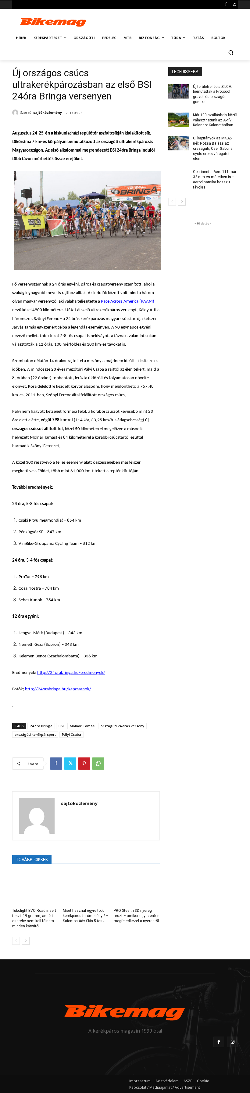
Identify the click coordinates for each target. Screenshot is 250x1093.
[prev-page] (16, 941)
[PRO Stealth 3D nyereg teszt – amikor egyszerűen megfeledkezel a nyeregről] (137, 888)
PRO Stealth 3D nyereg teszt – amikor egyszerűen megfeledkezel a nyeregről (136, 915)
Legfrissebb (185, 71)
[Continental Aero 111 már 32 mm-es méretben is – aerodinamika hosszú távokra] (178, 176)
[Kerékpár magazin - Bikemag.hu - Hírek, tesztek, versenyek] (53, 21)
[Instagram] (234, 4)
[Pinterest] (84, 763)
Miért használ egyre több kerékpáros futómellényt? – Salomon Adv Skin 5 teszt (86, 915)
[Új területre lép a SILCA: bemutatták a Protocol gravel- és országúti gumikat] (178, 91)
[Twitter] (70, 763)
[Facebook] (225, 4)
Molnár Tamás (82, 726)
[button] (230, 52)
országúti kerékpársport (35, 734)
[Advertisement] (166, 21)
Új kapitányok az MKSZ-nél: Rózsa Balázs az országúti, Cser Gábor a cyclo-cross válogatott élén (213, 148)
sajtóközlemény (47, 112)
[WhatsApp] (98, 763)
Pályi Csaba (71, 734)
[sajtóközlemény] (16, 113)
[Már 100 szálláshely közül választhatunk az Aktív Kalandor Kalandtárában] (178, 120)
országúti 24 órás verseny (122, 726)
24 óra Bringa (41, 726)
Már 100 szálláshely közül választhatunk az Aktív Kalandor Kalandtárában (215, 120)
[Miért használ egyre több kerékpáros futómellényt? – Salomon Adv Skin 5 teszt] (86, 888)
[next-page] (26, 941)
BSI (61, 726)
